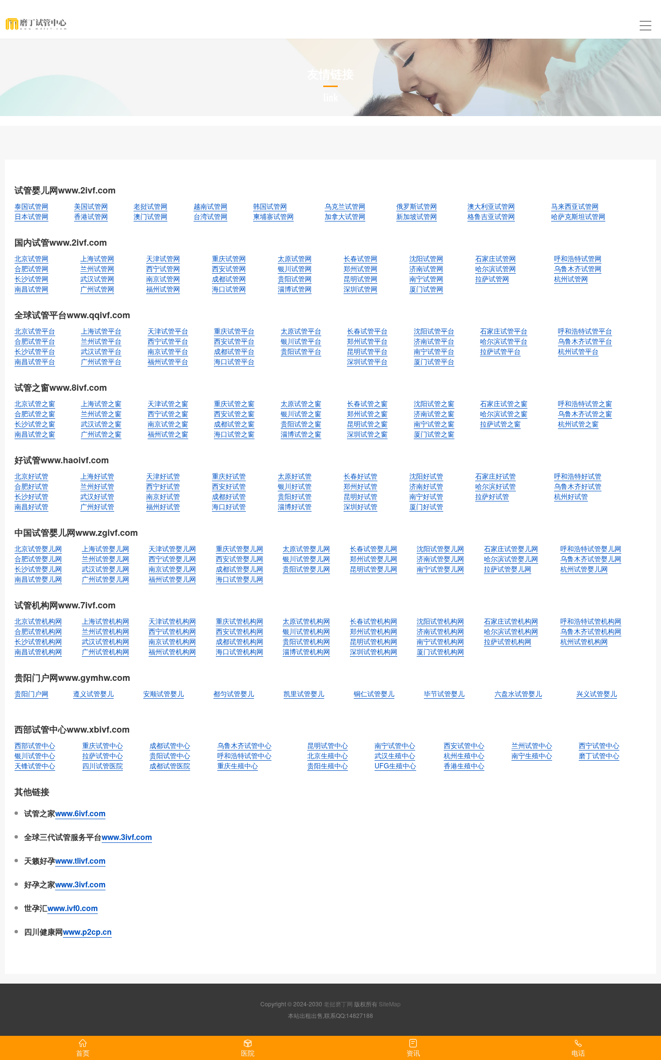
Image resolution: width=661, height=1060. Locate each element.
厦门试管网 (426, 289)
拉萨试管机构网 (507, 641)
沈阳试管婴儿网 (440, 548)
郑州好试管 (360, 486)
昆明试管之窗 (367, 423)
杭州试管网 (571, 278)
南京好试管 (163, 496)
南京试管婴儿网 (172, 569)
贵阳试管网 (295, 278)
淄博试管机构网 (306, 651)
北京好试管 (31, 476)
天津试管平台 (168, 331)
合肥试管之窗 (35, 413)
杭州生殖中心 (464, 755)
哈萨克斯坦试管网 (578, 216)
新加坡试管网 (416, 216)
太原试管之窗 (301, 403)
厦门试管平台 (434, 361)
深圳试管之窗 (367, 434)
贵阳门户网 (31, 693)
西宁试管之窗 (168, 413)
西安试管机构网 (239, 631)
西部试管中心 (35, 745)
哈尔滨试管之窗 (503, 413)
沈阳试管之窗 (434, 403)
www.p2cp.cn (87, 931)
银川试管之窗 (301, 413)
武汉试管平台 (101, 351)
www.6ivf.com (80, 813)
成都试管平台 (234, 351)
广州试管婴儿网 (105, 579)
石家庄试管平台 (503, 331)
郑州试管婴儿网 (373, 558)
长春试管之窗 (367, 403)
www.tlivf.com (80, 860)
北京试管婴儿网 (38, 548)
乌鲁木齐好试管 (577, 486)
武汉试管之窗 (101, 423)
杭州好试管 (571, 496)
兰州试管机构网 (105, 631)
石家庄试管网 (495, 258)
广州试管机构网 (105, 651)
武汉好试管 (97, 496)
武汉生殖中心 (395, 755)
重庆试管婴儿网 (239, 548)
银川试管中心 (35, 755)
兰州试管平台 (101, 341)
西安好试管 (229, 486)
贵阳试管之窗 (301, 423)
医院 (248, 1053)
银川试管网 (295, 268)
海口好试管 (229, 506)
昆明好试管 (360, 496)
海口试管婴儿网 (239, 579)
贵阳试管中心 (170, 755)
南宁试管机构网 (440, 641)
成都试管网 (229, 278)
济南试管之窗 (434, 413)
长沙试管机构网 (38, 641)
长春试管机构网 (373, 621)
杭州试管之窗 (578, 423)
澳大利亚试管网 (491, 206)
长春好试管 (360, 476)
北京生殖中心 (327, 755)
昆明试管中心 (327, 745)
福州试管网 (163, 289)
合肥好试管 (31, 486)
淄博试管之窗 (301, 434)
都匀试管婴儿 (233, 693)
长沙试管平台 (35, 351)
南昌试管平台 (35, 361)
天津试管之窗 (168, 403)
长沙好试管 (31, 496)
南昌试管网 (31, 289)
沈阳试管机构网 (440, 621)
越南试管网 (210, 206)
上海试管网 (97, 258)
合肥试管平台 (35, 341)
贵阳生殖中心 (327, 765)
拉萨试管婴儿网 (507, 569)
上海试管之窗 (101, 403)
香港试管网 (91, 216)
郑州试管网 (360, 268)
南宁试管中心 (395, 745)
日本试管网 (31, 216)
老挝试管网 (150, 206)
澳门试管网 (150, 216)
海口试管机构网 (239, 651)
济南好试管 (426, 486)
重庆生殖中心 (237, 765)
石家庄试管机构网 (511, 621)
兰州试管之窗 (101, 413)
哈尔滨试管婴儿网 (511, 558)
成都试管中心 (170, 745)
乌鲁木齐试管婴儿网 (590, 558)
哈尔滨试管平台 (503, 341)
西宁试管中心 (599, 745)
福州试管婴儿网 (172, 579)
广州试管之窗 (101, 434)
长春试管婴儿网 (373, 548)
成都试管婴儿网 (239, 569)
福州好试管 (163, 506)
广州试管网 (97, 289)
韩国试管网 (270, 206)
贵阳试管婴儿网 (306, 569)
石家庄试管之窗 (503, 403)
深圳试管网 (360, 289)
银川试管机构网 (306, 631)
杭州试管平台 (578, 351)
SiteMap (390, 1004)
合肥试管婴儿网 (38, 558)
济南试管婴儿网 (440, 558)
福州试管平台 (168, 361)
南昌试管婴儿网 (38, 579)
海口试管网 (229, 289)
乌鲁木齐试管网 (577, 268)
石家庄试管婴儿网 (511, 548)
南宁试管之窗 (434, 423)
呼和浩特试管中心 (244, 755)
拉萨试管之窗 (500, 423)
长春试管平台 (367, 331)
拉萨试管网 (492, 278)
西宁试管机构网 (172, 631)
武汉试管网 (97, 278)
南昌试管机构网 (38, 651)
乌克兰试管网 (345, 206)
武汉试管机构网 (105, 641)
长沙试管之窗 (35, 423)
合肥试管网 (31, 268)
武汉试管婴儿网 (105, 569)
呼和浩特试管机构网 (590, 621)
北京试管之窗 (35, 403)
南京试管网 (163, 278)
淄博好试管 (295, 506)
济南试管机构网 (440, 631)
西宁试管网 (163, 268)
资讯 (413, 1053)
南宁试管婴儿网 (440, 569)
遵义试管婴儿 (93, 693)
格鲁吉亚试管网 (491, 216)
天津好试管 (163, 476)
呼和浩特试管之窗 (585, 403)
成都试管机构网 (239, 641)
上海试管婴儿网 (105, 548)
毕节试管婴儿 (444, 693)
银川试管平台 (301, 341)
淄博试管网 (295, 289)
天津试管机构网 (172, 621)
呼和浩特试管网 (577, 258)
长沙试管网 (31, 278)
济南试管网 (426, 268)
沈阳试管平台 (434, 331)
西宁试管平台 (168, 341)
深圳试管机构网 (373, 651)
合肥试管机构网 (38, 631)
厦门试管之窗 (434, 434)
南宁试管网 (426, 278)
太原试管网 (295, 258)
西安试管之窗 (234, 413)
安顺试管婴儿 (163, 693)
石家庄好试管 (495, 476)
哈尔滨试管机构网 (511, 631)
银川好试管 (295, 486)
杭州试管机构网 (584, 641)
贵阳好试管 (295, 496)
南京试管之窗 (168, 423)
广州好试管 (97, 506)
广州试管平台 (101, 361)
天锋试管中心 (35, 765)
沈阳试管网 (426, 258)
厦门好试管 (426, 506)
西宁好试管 (163, 486)
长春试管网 (360, 258)
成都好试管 (229, 496)
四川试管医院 (102, 765)
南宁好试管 (426, 496)
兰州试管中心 (531, 745)
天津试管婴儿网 (172, 548)
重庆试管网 (229, 258)
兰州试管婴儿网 (105, 558)
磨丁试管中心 (599, 755)
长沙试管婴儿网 (38, 569)
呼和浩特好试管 (577, 476)
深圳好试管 (360, 506)
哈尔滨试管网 (495, 268)
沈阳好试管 (426, 476)
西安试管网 (229, 268)
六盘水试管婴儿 (518, 693)
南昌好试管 (31, 506)
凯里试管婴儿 (304, 693)
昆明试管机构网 (373, 641)
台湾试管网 (210, 216)
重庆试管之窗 (234, 403)
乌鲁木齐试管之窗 (585, 413)
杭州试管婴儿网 (584, 569)
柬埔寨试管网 (273, 216)
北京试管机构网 (38, 621)
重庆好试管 (229, 476)
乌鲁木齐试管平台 (585, 341)
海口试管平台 (234, 361)
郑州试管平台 (367, 341)
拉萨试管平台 (500, 351)
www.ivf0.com (72, 907)
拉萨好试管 (492, 496)
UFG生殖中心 (395, 765)
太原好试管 (295, 476)
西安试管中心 (464, 745)
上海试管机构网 (105, 621)
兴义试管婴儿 (596, 693)
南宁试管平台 (434, 351)
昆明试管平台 (367, 351)
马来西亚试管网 (575, 206)
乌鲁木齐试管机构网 (590, 631)
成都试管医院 (170, 765)
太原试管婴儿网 (306, 548)
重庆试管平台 (234, 331)
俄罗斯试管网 (416, 206)
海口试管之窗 (234, 434)
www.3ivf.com (127, 836)
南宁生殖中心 (531, 755)
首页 (83, 1053)
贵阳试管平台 (301, 351)
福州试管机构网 (172, 651)
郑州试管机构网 (373, 631)
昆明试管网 (360, 278)
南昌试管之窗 (35, 434)
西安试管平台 (234, 341)
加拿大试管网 (345, 216)
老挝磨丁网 (338, 1004)
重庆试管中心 (102, 745)
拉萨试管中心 (102, 755)
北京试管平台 (35, 331)
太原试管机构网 (306, 621)
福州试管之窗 (168, 434)
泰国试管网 (31, 206)
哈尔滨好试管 (495, 486)
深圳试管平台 (367, 361)
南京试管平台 (168, 351)
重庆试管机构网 (239, 621)
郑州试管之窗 (367, 413)
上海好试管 (97, 476)
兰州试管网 (97, 268)
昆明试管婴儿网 (373, 569)
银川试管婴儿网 (306, 558)
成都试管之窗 (234, 423)
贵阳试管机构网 (306, 641)
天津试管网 (163, 258)
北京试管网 (31, 258)
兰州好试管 (97, 486)
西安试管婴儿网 (239, 558)
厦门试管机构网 (440, 651)
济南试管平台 (434, 341)
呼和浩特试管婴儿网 (590, 548)
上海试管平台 (101, 331)
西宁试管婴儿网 (172, 558)
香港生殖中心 (464, 765)
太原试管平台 (301, 331)
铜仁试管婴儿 (374, 693)
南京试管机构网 (172, 641)
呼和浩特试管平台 (585, 331)
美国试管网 (91, 206)
